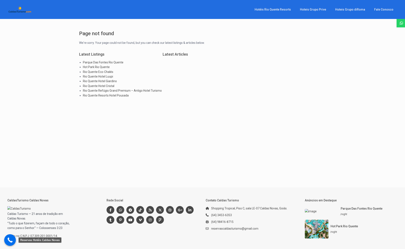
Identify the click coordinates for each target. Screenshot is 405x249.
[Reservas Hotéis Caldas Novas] (10, 240)
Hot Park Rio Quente (96, 67)
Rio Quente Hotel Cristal (98, 86)
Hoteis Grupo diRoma (350, 9)
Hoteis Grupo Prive (313, 9)
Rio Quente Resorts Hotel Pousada (106, 95)
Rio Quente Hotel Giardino (100, 81)
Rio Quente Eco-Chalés (98, 72)
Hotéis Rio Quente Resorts (273, 9)
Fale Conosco (383, 9)
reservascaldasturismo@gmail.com (234, 228)
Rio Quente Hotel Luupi (98, 76)
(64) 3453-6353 (221, 215)
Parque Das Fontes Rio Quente (103, 62)
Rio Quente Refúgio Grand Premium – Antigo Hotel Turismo (122, 90)
